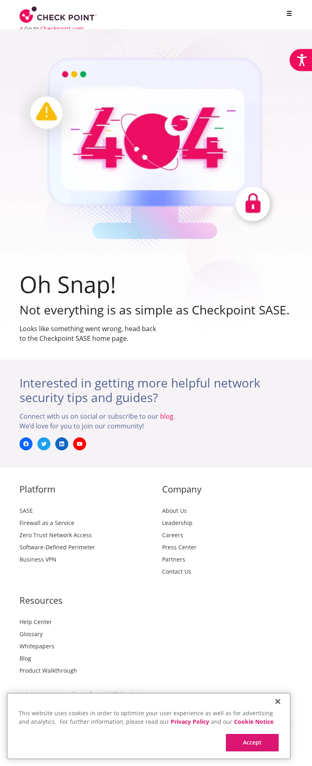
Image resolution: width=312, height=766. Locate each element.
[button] (287, 14)
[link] (300, 60)
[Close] (278, 701)
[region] (148, 726)
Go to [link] (54, 28)
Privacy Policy (190, 721)
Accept (252, 742)
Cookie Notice (253, 721)
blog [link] (166, 416)
